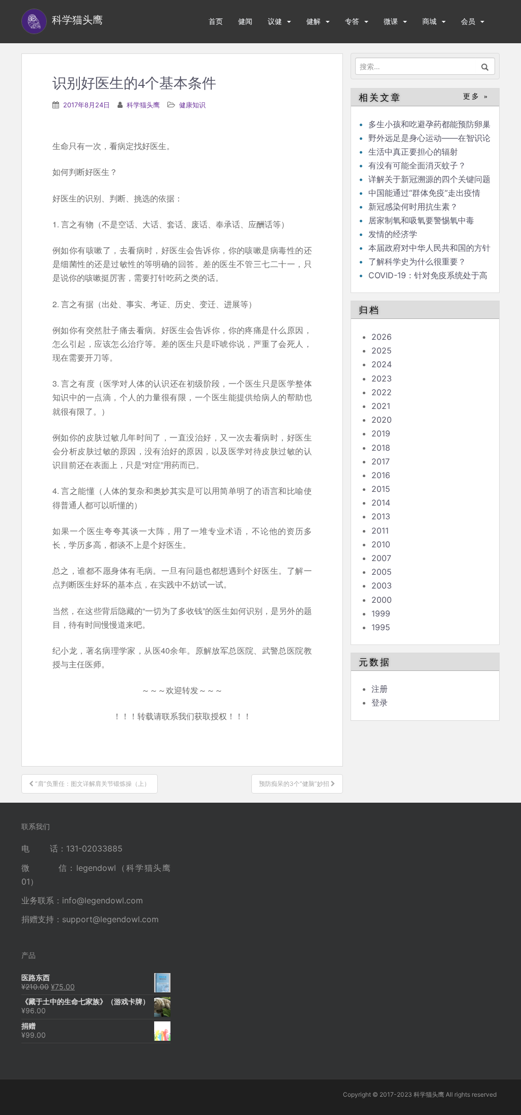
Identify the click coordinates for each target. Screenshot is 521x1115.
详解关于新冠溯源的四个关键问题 (429, 179)
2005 (381, 572)
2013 (380, 516)
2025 (381, 350)
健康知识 (192, 105)
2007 (381, 558)
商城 (429, 21)
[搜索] (485, 66)
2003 (381, 585)
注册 (379, 689)
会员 (468, 21)
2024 (381, 364)
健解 (313, 21)
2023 (381, 378)
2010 (380, 544)
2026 (381, 337)
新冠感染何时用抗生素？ (413, 206)
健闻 (245, 21)
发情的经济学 (392, 234)
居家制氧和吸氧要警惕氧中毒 (421, 220)
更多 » (476, 96)
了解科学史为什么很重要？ (417, 261)
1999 (380, 613)
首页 (216, 21)
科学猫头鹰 (143, 105)
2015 (380, 489)
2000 (381, 600)
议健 (275, 21)
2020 (381, 420)
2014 (380, 502)
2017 (380, 461)
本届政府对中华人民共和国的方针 (429, 248)
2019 (380, 433)
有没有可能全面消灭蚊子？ (417, 165)
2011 (380, 530)
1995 (380, 627)
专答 (352, 21)
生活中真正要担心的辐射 (413, 151)
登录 (379, 702)
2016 (380, 475)
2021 (380, 406)
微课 (391, 21)
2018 (380, 448)
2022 (381, 392)
